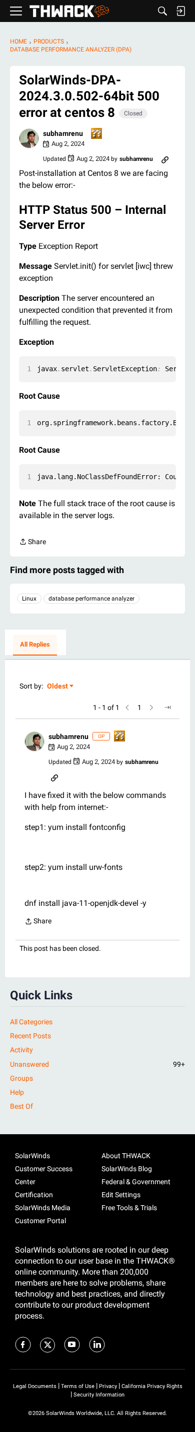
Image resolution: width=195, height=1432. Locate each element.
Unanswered (97, 1064)
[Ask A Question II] (97, 134)
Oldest (58, 687)
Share (32, 543)
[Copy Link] (165, 158)
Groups (21, 1078)
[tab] (35, 645)
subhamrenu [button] (63, 133)
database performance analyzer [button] (91, 598)
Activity (21, 1050)
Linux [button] (29, 598)
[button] (29, 138)
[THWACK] (69, 11)
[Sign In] (181, 11)
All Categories (31, 1022)
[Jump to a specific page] (168, 708)
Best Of (21, 1106)
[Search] (163, 11)
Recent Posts (30, 1036)
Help (17, 1092)
